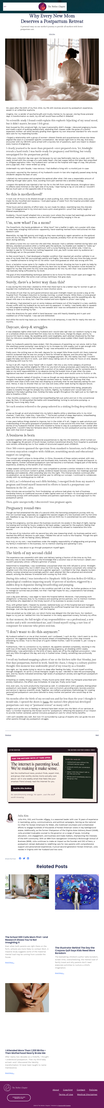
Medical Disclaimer (87, 1094)
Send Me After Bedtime (22, 788)
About (56, 1090)
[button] (5, 7)
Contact (81, 1090)
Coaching (68, 1090)
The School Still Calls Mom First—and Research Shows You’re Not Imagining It (26, 940)
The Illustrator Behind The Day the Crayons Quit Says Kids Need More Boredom (75, 950)
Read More (9, 962)
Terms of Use (66, 1094)
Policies (93, 1090)
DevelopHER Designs (64, 1105)
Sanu (48, 819)
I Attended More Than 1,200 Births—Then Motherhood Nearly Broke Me (25, 1052)
